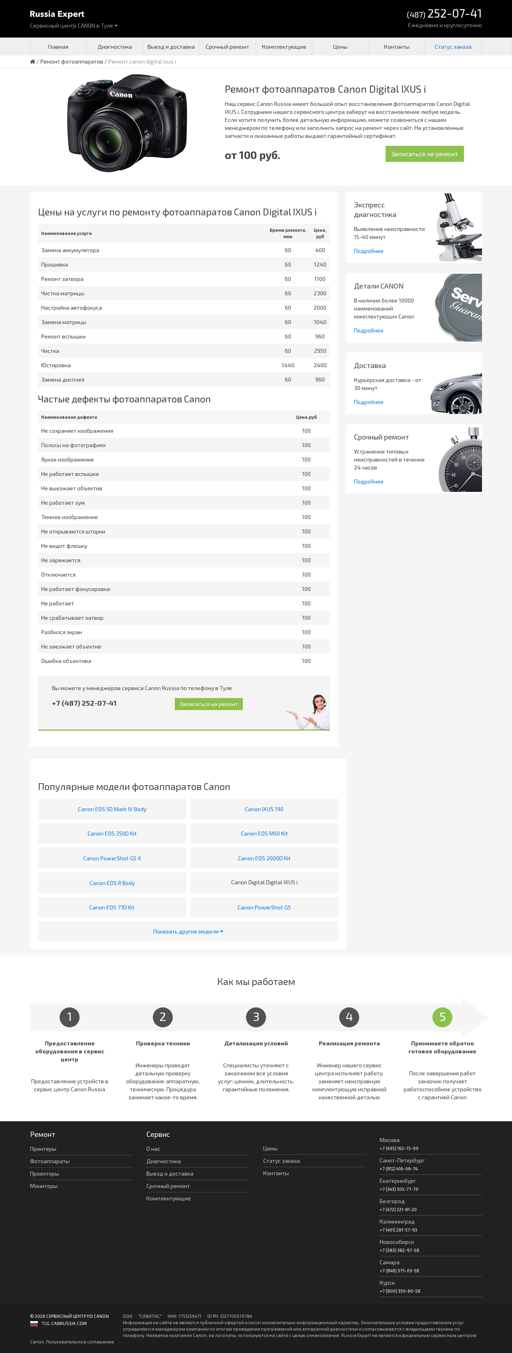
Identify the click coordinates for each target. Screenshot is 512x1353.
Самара (390, 1262)
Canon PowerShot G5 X (112, 858)
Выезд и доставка (171, 46)
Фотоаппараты (50, 1161)
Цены (340, 46)
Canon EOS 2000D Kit (264, 858)
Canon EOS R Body (112, 882)
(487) (444, 13)
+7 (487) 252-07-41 (84, 702)
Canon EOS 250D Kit (112, 833)
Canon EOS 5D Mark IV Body (112, 809)
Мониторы (44, 1185)
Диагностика (115, 46)
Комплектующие (284, 46)
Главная (58, 46)
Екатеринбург (398, 1180)
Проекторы (44, 1173)
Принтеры (43, 1148)
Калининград (397, 1221)
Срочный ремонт (227, 46)
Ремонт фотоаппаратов (71, 61)
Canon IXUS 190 (264, 809)
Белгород (392, 1201)
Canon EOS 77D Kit (112, 907)
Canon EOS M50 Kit (264, 833)
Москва (390, 1139)
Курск (387, 1282)
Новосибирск (397, 1241)
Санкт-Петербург (402, 1160)
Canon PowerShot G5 (264, 907)
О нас (153, 1148)
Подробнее (369, 250)
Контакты (397, 46)
